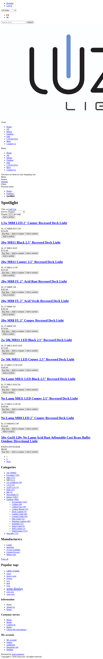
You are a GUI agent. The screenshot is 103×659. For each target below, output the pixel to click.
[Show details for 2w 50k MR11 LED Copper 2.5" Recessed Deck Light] (1, 353)
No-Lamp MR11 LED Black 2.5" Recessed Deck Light (38, 379)
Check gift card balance (16, 629)
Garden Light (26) (19, 514)
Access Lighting (13, 550)
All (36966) (11, 473)
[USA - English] (7, 17)
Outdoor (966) (12, 499)
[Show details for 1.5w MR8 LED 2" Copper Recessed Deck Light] (1, 217)
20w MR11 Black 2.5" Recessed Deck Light (30, 242)
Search (30, 22)
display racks (11, 576)
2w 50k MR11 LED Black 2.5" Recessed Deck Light (36, 340)
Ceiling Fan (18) (19, 507)
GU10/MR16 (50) (14, 482)
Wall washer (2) (18, 528)
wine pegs (10, 592)
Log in (9, 6)
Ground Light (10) (19, 516)
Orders (9, 642)
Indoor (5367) (12, 497)
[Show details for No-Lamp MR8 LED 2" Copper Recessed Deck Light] (1, 412)
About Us (10, 607)
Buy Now (5, 234)
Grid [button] (10, 209)
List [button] (14, 209)
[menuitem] (54, 607)
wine (8, 586)
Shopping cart (12, 647)
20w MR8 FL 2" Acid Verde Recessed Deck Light (35, 301)
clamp (8, 574)
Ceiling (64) (17, 504)
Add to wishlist (8, 217)
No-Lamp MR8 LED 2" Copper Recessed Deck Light (37, 418)
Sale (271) (10, 478)
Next (8, 461)
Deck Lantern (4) (19, 511)
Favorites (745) (12, 475)
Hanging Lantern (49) (21, 521)
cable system (12, 570)
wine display (14, 588)
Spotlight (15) (17, 524)
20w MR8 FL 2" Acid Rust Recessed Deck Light (34, 281)
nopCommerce (18, 654)
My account (11, 640)
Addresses (10, 645)
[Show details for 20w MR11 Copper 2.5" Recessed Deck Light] (1, 256)
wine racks (10, 594)
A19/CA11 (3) (12, 487)
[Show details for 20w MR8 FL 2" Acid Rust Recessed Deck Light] (1, 275)
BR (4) (9, 492)
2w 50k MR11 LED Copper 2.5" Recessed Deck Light (37, 359)
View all (4, 559)
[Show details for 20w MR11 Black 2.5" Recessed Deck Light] (1, 236)
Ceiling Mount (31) (20, 509)
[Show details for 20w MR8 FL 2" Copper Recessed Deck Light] (1, 314)
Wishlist (4, 182)
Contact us (10, 625)
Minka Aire (11, 554)
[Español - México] (7, 15)
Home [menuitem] (9, 605)
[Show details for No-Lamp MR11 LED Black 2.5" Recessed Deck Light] (1, 373)
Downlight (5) (12, 494)
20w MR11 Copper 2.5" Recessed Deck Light (32, 262)
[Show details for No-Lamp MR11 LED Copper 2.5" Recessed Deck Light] (1, 392)
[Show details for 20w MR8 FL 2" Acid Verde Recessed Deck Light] (1, 295)
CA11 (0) (10, 485)
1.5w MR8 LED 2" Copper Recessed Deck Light (34, 223)
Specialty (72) (12, 533)
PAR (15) (10, 490)
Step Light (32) (18, 519)
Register (9, 3)
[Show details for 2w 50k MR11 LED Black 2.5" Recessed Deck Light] (1, 334)
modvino (10, 547)
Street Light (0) (18, 526)
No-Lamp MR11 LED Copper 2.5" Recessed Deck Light (39, 398)
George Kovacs (13, 552)
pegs (8, 581)
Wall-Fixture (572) (19, 531)
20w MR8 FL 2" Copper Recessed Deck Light (32, 320)
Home (9, 191)
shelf (8, 583)
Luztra (9, 545)
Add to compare (18, 234)
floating (9, 579)
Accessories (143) (19, 502)
